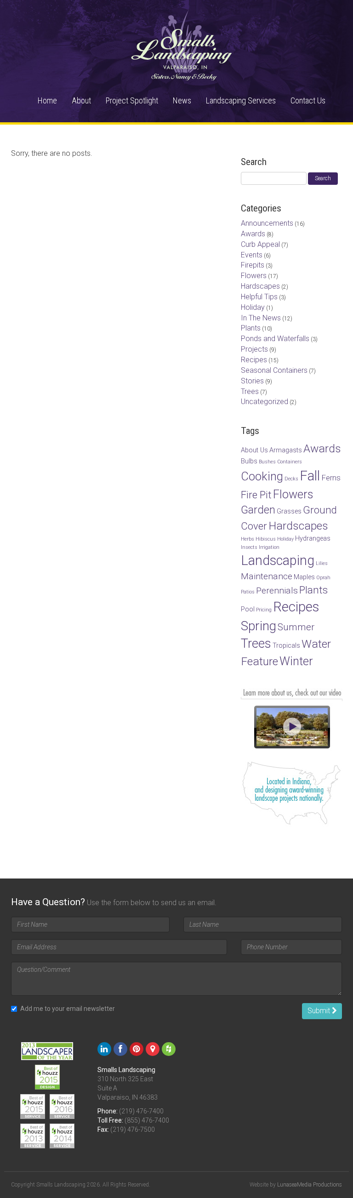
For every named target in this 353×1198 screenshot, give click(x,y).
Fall (310, 476)
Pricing (264, 610)
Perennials (277, 590)
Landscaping (277, 560)
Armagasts (285, 450)
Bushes (267, 462)
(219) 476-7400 (141, 1111)
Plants (251, 328)
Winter (296, 661)
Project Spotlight (132, 100)
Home (47, 100)
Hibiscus (266, 539)
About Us (254, 450)
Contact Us (307, 100)
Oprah (323, 578)
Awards (253, 233)
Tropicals (286, 646)
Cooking (262, 476)
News (182, 100)
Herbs (247, 539)
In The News (261, 318)
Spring (258, 625)
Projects (254, 349)
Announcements (267, 223)
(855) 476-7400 (147, 1120)
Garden (258, 509)
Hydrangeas (312, 538)
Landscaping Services (241, 100)
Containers (289, 462)
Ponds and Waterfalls (275, 338)
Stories (252, 381)
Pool (248, 609)
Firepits (252, 265)
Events (251, 255)
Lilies (322, 563)
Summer (296, 627)
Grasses (289, 511)
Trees (250, 391)
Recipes (254, 359)
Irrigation (269, 547)
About (81, 100)
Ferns (331, 477)
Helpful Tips (259, 296)
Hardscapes (260, 286)
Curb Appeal (260, 244)
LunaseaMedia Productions (309, 1184)
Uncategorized (264, 401)
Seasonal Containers (274, 370)
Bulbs (249, 461)
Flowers (254, 275)
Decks (291, 479)
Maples (304, 577)
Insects (249, 547)
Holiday (253, 307)
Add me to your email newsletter (67, 1008)
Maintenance (266, 576)
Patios (248, 592)
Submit (319, 1010)
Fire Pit (256, 495)
